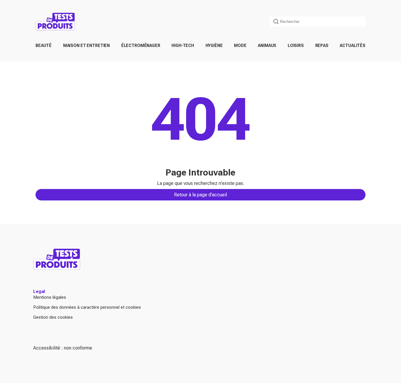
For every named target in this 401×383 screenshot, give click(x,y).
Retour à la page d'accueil (200, 195)
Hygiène (214, 45)
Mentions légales (49, 297)
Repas (321, 45)
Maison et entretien (86, 45)
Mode (240, 45)
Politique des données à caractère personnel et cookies (87, 307)
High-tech (182, 45)
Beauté (44, 45)
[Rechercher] (275, 21)
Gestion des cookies (53, 317)
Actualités (352, 45)
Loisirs (296, 45)
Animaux (267, 45)
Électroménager (140, 45)
